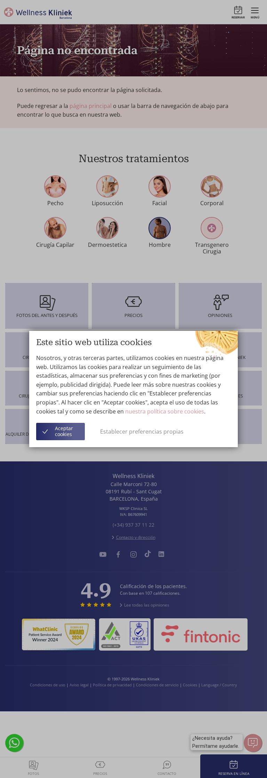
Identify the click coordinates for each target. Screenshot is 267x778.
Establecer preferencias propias (142, 431)
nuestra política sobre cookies (164, 411)
